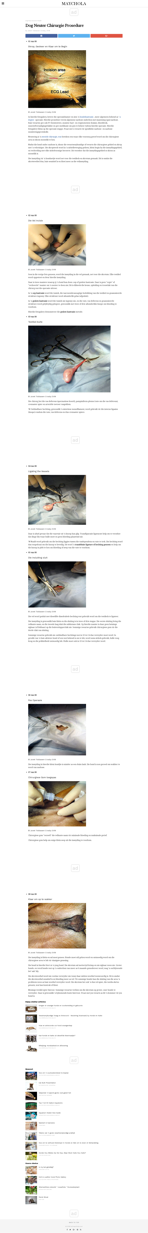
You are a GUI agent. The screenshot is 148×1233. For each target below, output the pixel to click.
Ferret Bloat (43, 1197)
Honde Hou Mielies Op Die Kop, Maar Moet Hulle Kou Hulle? (62, 1153)
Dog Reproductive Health (33, 20)
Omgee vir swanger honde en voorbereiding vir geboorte (61, 1005)
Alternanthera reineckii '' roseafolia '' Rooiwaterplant (59, 1187)
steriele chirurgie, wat (52, 137)
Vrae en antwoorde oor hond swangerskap (55, 1025)
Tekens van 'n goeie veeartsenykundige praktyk (57, 1133)
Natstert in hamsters (47, 1123)
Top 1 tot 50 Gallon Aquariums (51, 1103)
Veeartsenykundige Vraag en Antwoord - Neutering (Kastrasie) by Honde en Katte (70, 1015)
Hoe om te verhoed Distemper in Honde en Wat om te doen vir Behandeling (68, 1143)
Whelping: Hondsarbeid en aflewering (53, 1046)
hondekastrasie (86, 117)
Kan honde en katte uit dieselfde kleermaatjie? (57, 1035)
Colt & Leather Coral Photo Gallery (52, 1177)
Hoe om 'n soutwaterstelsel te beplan (54, 1073)
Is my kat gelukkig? (46, 1167)
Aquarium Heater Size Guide (50, 1113)
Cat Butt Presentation (47, 1083)
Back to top (74, 1222)
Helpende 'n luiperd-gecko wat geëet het (55, 1093)
